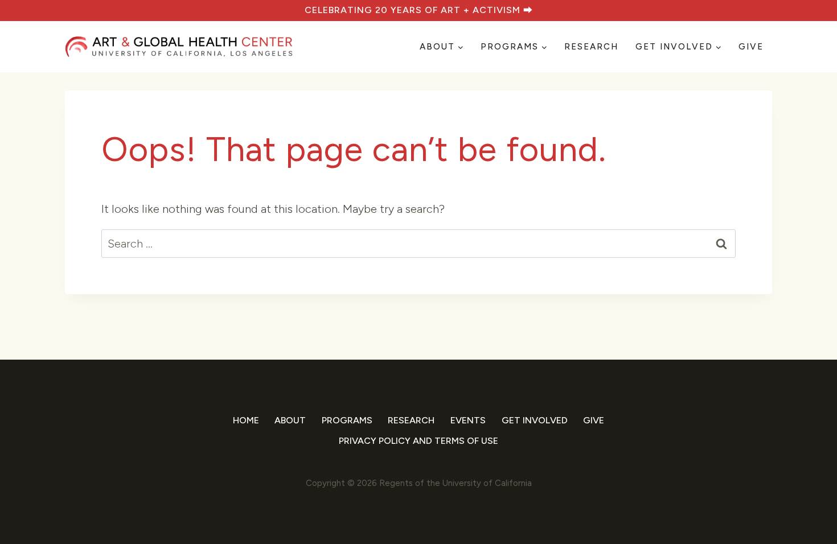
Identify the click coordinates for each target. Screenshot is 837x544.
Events (468, 420)
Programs (347, 420)
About (290, 420)
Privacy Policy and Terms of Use (418, 440)
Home (246, 420)
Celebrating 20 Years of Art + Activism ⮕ (419, 10)
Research (591, 47)
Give (751, 47)
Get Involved (535, 420)
